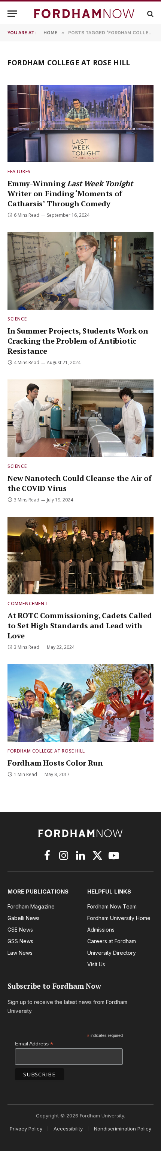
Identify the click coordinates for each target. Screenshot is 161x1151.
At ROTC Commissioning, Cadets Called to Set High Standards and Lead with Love (79, 625)
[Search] (150, 13)
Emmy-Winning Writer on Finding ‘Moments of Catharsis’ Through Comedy (70, 193)
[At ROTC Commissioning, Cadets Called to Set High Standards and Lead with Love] (80, 555)
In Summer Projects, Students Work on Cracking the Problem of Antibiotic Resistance (77, 341)
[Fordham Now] (84, 13)
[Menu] (12, 13)
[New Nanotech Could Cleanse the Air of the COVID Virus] (80, 418)
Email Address (34, 1043)
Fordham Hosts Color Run (55, 763)
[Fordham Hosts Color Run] (80, 702)
